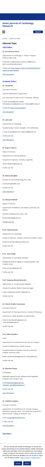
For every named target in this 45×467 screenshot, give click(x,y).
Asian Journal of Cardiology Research (18, 24)
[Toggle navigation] (3, 32)
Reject (27, 463)
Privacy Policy (24, 458)
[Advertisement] (22, 6)
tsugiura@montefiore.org (16, 417)
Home (5, 38)
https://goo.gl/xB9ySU (18, 108)
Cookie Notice (36, 458)
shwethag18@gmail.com (15, 383)
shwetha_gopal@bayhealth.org (14, 385)
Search (38, 32)
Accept (18, 463)
